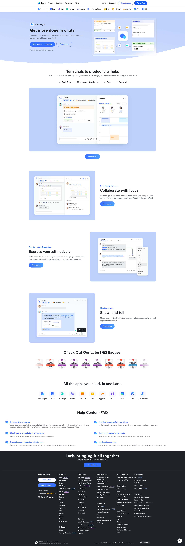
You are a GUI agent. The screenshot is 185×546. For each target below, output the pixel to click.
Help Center (138, 483)
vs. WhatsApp (82, 497)
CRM (98, 506)
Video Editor (117, 543)
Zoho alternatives (102, 489)
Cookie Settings (139, 513)
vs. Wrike (81, 505)
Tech (118, 519)
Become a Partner (83, 528)
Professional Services (124, 530)
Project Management (104, 509)
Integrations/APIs (122, 480)
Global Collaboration (123, 514)
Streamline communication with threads (26, 442)
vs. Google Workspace (85, 480)
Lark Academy (139, 486)
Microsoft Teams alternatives (102, 483)
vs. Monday (81, 489)
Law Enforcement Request (142, 516)
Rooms (61, 497)
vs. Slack (81, 486)
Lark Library (138, 488)
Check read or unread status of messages (27, 433)
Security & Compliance (141, 497)
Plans (61, 530)
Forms (61, 516)
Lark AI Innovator (83, 525)
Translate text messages (20, 422)
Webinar (62, 500)
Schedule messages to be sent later (113, 422)
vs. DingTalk (82, 508)
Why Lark (81, 477)
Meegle (61, 513)
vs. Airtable (81, 499)
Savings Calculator (65, 533)
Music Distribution (128, 543)
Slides (61, 502)
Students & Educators (104, 520)
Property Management (124, 494)
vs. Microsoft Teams (84, 483)
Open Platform (64, 521)
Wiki (60, 510)
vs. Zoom (81, 510)
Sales (98, 515)
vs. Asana (81, 494)
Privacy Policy (139, 500)
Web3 (119, 533)
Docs (61, 483)
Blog (135, 477)
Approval (62, 508)
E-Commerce (121, 489)
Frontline (119, 516)
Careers (80, 533)
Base (60, 477)
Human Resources (103, 512)
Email (61, 491)
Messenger (63, 480)
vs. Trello (81, 502)
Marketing (100, 517)
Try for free (93, 465)
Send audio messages (107, 442)
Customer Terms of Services (143, 503)
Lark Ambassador (83, 522)
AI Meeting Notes (65, 489)
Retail (118, 491)
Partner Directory (83, 530)
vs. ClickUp (81, 491)
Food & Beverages (122, 524)
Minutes (62, 494)
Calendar (62, 505)
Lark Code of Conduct (141, 508)
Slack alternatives (102, 487)
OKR (60, 518)
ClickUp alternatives (103, 495)
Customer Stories (140, 480)
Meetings (62, 486)
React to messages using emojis (111, 433)
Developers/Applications (125, 477)
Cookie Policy (138, 511)
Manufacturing (121, 497)
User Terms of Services (141, 505)
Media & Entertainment (124, 502)
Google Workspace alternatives (103, 478)
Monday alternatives (103, 492)
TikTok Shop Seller (107, 543)
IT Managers (101, 523)
